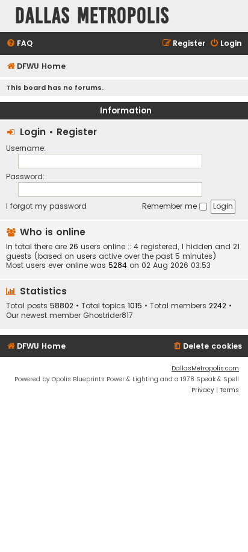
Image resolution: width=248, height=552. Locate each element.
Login (33, 131)
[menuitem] (19, 44)
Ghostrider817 (108, 315)
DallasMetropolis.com (205, 368)
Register (77, 131)
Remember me (170, 206)
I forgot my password (46, 206)
